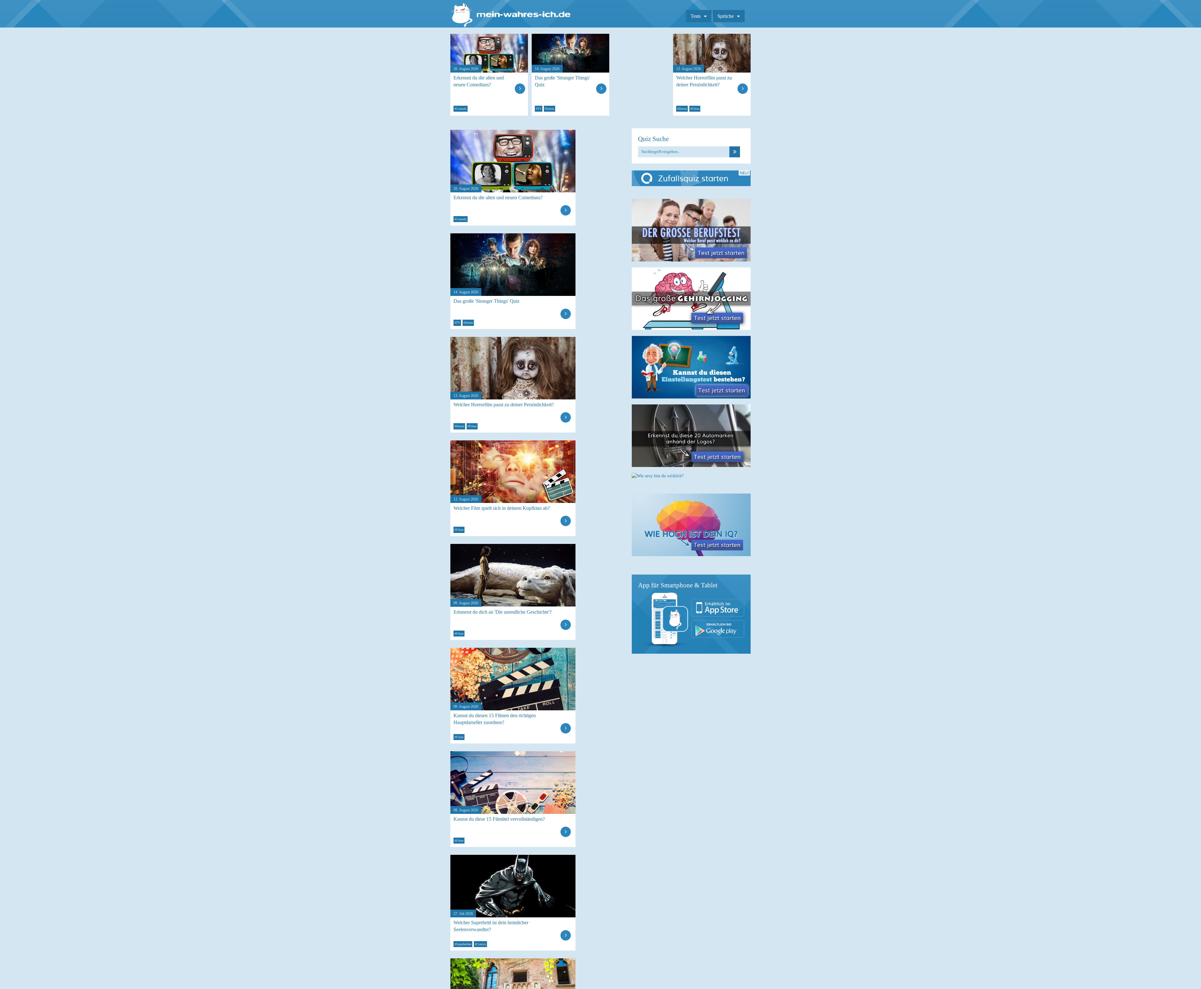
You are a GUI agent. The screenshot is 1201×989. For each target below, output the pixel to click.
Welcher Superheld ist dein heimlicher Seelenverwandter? (491, 926)
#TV (538, 108)
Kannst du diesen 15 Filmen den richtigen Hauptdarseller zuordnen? (495, 719)
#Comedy (460, 108)
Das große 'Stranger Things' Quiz (562, 81)
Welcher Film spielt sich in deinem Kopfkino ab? (502, 508)
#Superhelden (462, 944)
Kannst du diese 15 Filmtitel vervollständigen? (499, 819)
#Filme (694, 108)
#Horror (682, 108)
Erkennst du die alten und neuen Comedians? (479, 81)
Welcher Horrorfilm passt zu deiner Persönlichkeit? (704, 81)
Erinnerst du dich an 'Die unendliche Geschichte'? (503, 612)
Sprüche (725, 16)
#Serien (549, 108)
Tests (696, 16)
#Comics (480, 944)
